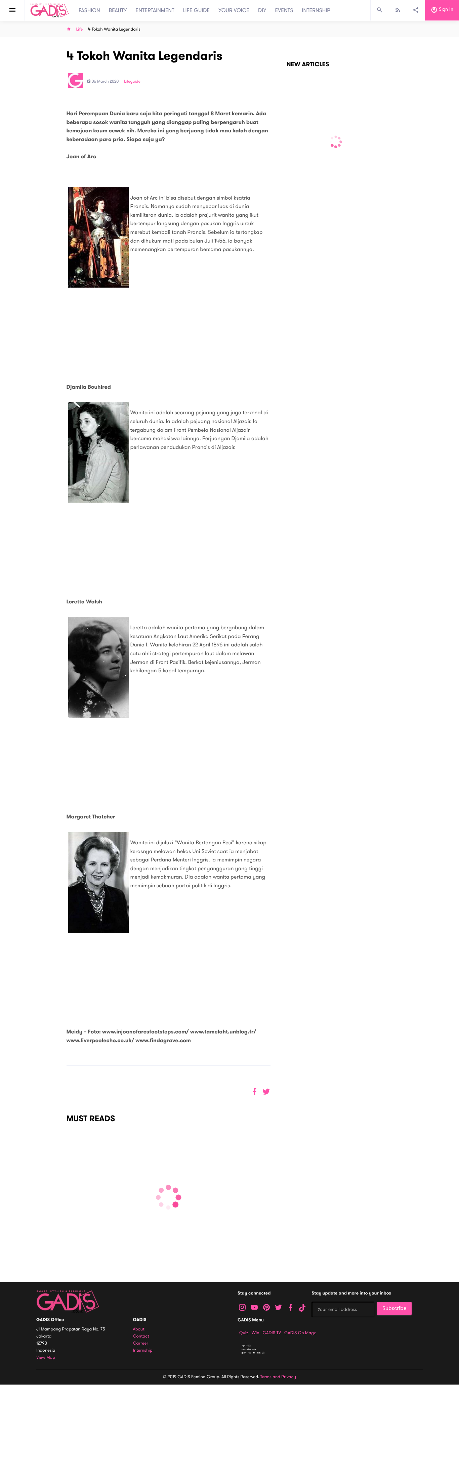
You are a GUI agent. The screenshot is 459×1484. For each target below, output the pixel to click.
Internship (143, 1350)
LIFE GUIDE (196, 10)
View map (45, 1357)
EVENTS (284, 10)
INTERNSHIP (316, 10)
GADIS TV (272, 1333)
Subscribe (394, 1308)
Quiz (243, 1333)
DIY (262, 10)
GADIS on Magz (300, 1333)
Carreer (141, 1343)
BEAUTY (118, 10)
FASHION (89, 10)
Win (255, 1333)
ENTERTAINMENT (155, 10)
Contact (141, 1336)
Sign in (445, 9)
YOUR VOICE (233, 10)
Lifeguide (132, 81)
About (138, 1329)
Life (79, 29)
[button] (266, 1091)
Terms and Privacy (278, 1377)
